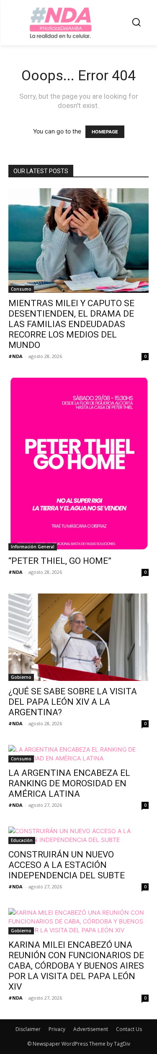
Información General (32, 547)
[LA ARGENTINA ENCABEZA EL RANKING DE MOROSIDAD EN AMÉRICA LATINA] (78, 753)
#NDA (15, 356)
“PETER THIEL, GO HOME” (59, 561)
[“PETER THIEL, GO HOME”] (78, 464)
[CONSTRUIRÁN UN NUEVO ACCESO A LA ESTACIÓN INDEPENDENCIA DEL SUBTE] (78, 835)
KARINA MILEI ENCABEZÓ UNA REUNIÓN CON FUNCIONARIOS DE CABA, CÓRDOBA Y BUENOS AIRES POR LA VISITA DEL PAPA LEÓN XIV (76, 966)
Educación (22, 840)
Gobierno (21, 677)
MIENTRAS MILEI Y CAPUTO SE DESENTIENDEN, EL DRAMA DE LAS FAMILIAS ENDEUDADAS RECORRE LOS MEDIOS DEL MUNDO (71, 324)
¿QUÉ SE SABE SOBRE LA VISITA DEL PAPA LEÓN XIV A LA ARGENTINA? (72, 701)
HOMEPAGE (105, 132)
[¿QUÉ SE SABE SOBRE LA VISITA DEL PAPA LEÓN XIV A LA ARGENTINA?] (78, 637)
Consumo (21, 289)
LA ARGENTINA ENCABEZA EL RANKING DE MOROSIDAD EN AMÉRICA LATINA (69, 783)
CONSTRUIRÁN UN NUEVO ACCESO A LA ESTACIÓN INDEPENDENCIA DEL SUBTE (66, 864)
